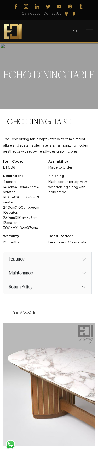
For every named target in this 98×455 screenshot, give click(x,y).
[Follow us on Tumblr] (81, 6)
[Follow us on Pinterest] (70, 6)
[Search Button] (75, 31)
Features (16, 259)
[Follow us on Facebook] (16, 6)
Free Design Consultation (69, 242)
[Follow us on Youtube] (59, 6)
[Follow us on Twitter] (48, 6)
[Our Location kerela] (74, 13)
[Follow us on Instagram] (26, 6)
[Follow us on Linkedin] (37, 6)
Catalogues (31, 13)
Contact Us (52, 13)
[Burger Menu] (89, 31)
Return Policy (20, 287)
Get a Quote (24, 312)
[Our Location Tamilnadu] (66, 13)
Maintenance (21, 273)
